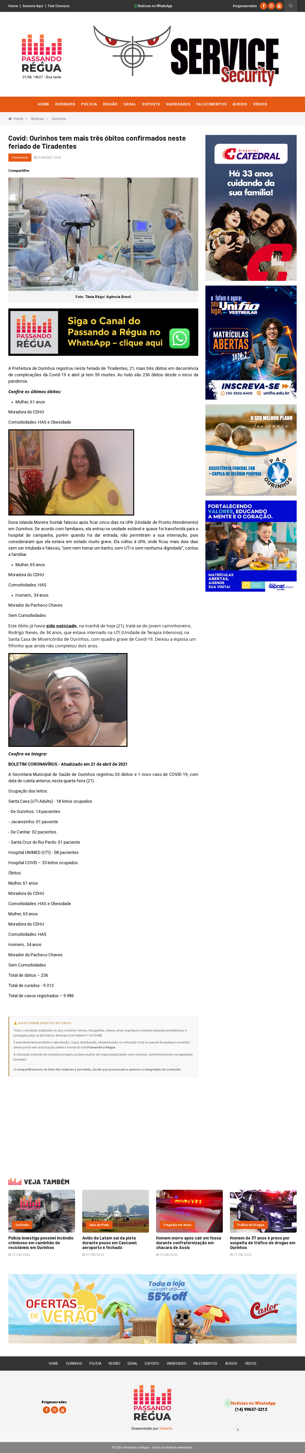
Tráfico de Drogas (250, 1225)
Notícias (37, 119)
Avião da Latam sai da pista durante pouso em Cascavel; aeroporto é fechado (109, 1242)
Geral (130, 104)
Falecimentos (211, 104)
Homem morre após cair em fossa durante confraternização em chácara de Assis (188, 1242)
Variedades (178, 104)
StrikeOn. (166, 1428)
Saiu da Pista (99, 1225)
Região (110, 104)
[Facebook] (263, 5)
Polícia (89, 104)
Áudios (240, 104)
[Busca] (290, 6)
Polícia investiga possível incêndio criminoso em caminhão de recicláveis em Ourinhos (40, 1242)
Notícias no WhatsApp (154, 6)
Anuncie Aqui (33, 6)
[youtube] (279, 5)
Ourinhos (65, 104)
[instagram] (271, 5)
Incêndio (22, 1225)
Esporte (151, 104)
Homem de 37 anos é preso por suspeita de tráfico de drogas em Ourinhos (262, 1242)
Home (13, 6)
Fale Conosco (59, 6)
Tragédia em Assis (177, 1225)
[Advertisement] (103, 1124)
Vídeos (260, 104)
